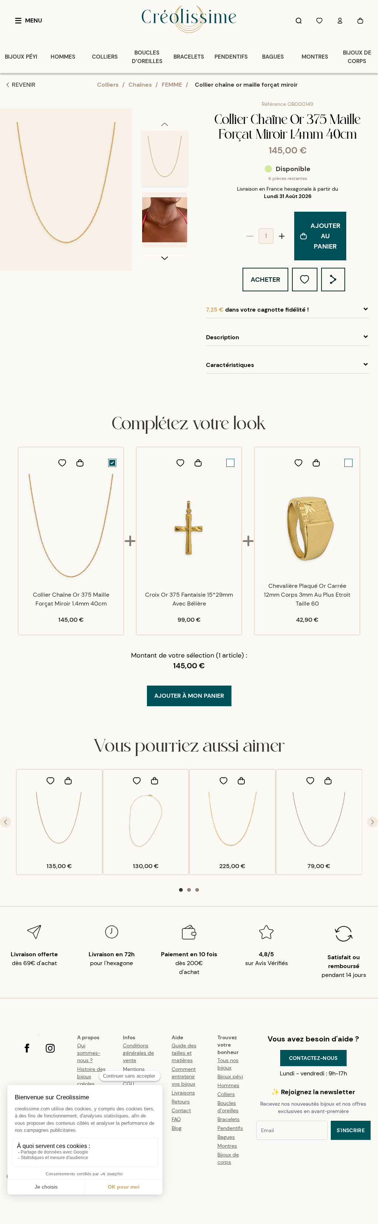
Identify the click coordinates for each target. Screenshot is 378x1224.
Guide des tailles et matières (184, 1053)
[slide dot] (181, 890)
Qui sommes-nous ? (88, 1053)
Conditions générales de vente (138, 1053)
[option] (165, 161)
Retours (181, 1101)
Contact (181, 1110)
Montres (227, 1145)
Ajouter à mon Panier (189, 696)
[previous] (164, 124)
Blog (177, 1128)
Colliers (107, 85)
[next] (164, 257)
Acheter (265, 279)
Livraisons (183, 1092)
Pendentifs (230, 1128)
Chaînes (140, 85)
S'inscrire (351, 1130)
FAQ (176, 1119)
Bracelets (228, 1119)
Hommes (228, 1085)
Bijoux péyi (230, 1076)
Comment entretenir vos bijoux (184, 1076)
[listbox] (164, 192)
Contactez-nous (313, 1058)
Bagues (226, 1137)
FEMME (172, 85)
